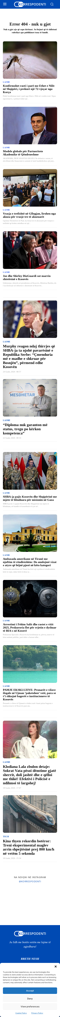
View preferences (30, 1006)
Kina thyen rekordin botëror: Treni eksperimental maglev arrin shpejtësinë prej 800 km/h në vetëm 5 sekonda (28, 847)
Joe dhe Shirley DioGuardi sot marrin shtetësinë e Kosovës (27, 277)
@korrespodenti (30, 881)
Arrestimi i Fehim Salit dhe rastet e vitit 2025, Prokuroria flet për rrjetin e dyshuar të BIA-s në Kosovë (29, 627)
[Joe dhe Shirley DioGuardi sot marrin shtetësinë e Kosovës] (30, 250)
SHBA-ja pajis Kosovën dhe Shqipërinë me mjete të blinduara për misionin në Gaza (30, 498)
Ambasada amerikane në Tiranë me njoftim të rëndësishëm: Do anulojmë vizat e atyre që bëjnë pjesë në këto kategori (30, 562)
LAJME (6, 82)
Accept (30, 990)
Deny (30, 998)
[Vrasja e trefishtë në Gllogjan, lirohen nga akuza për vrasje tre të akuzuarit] (30, 188)
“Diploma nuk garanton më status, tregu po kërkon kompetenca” (25, 429)
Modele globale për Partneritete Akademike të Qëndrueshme (23, 153)
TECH (6, 837)
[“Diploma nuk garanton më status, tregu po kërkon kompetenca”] (30, 398)
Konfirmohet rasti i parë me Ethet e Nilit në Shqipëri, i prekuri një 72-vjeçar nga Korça (28, 89)
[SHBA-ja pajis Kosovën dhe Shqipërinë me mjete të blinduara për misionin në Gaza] (30, 471)
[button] (55, 966)
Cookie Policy (21, 1013)
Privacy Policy (37, 1013)
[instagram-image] (10, 894)
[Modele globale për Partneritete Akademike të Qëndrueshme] (30, 125)
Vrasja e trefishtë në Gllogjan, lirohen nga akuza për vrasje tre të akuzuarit (29, 215)
